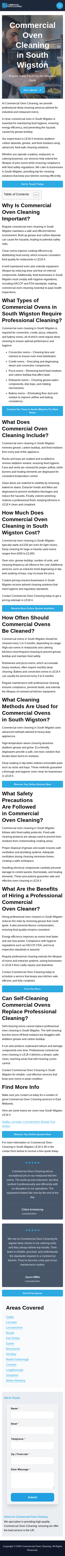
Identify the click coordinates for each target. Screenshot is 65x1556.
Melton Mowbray (16, 1380)
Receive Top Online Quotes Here (32, 784)
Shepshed (12, 1375)
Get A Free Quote (32, 1293)
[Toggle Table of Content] (34, 195)
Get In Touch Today (32, 184)
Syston (10, 1343)
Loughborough (14, 1369)
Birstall (45, 1121)
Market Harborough (17, 1359)
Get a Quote (30, 90)
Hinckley (11, 1354)
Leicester (16, 1121)
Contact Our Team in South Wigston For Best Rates (32, 411)
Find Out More (32, 989)
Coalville (11, 1364)
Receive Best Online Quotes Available (32, 608)
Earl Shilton (13, 1338)
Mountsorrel (13, 1348)
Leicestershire (31, 1121)
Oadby (6, 1121)
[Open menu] (59, 5)
